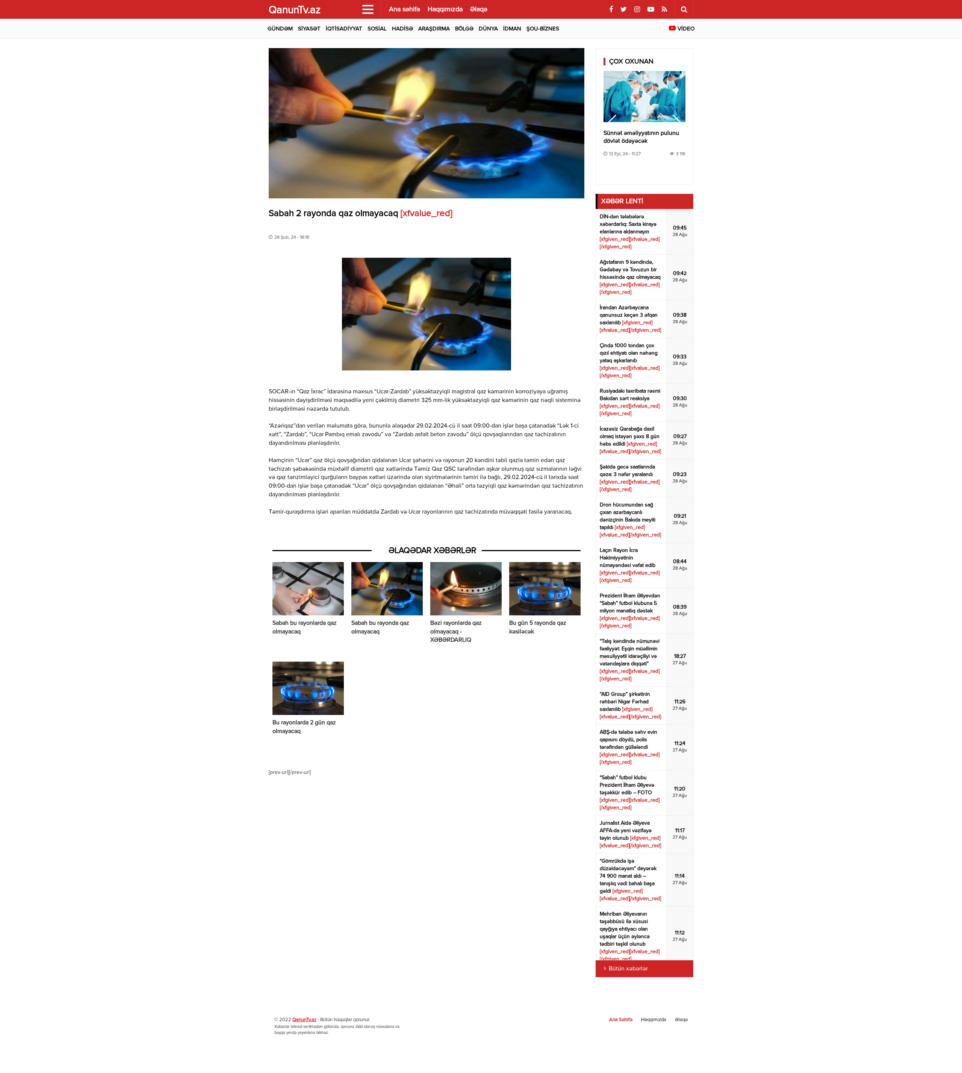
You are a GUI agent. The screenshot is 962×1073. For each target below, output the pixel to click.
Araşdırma (434, 29)
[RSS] (664, 9)
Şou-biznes (542, 29)
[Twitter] (624, 9)
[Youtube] (651, 9)
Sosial (377, 29)
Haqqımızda (445, 9)
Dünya (488, 29)
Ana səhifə (404, 9)
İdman (512, 29)
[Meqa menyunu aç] (368, 9)
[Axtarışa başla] (684, 9)
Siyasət (309, 29)
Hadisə (402, 29)
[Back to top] (941, 1052)
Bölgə (464, 29)
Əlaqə (478, 9)
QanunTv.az (304, 1019)
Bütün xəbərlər (628, 969)
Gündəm (280, 29)
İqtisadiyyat (344, 29)
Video (686, 29)
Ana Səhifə (620, 1019)
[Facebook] (611, 9)
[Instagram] (637, 9)
